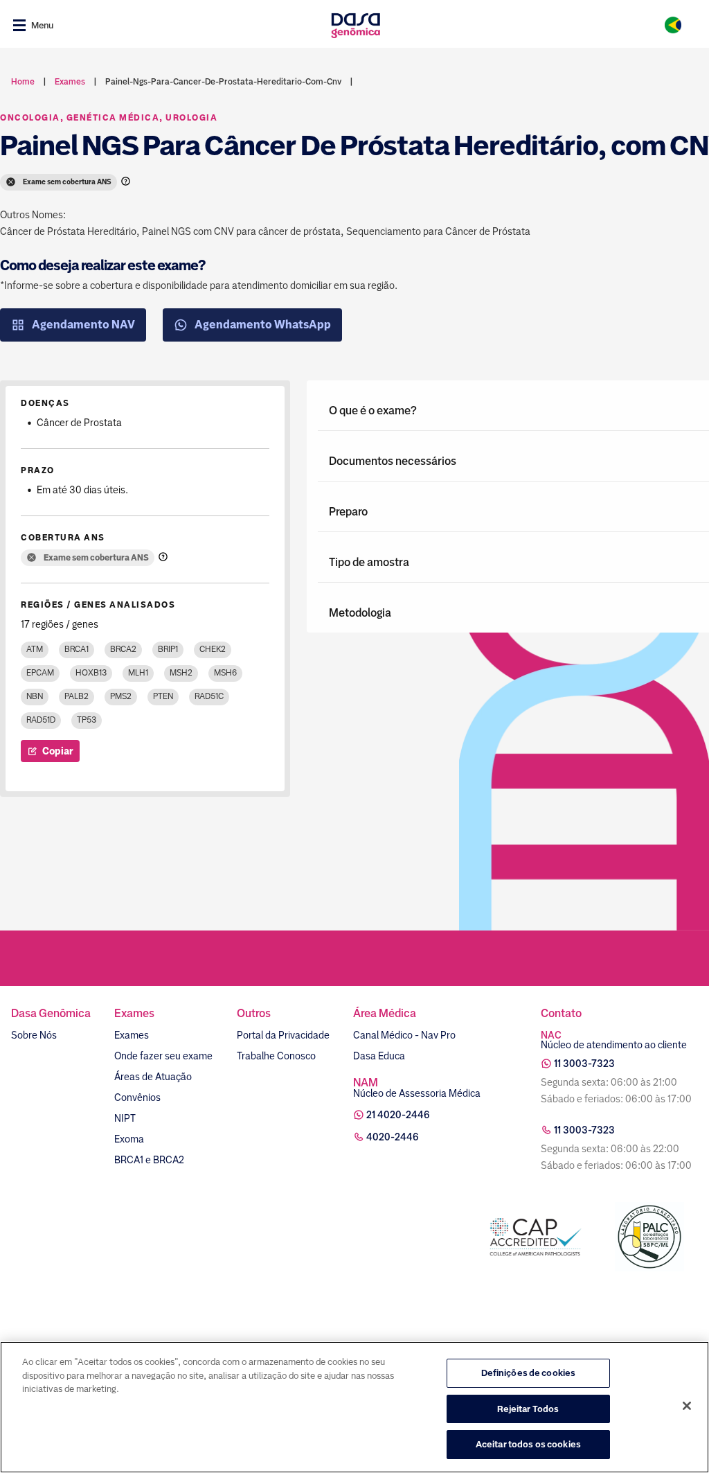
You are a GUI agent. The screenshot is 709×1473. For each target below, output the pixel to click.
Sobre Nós (34, 1035)
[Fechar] (687, 1406)
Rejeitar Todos (528, 1409)
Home (23, 82)
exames (70, 82)
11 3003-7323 (584, 1063)
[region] (354, 1407)
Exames (131, 1035)
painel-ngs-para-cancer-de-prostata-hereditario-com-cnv (223, 82)
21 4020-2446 (398, 1114)
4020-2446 (392, 1137)
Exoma (129, 1139)
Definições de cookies (528, 1373)
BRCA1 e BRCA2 (149, 1159)
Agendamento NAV (83, 324)
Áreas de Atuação (153, 1076)
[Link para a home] (355, 25)
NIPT (125, 1118)
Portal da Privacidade (283, 1035)
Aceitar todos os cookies (528, 1444)
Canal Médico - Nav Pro (404, 1035)
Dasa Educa (379, 1055)
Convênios (137, 1097)
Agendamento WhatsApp (263, 324)
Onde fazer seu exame (163, 1055)
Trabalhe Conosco (276, 1055)
